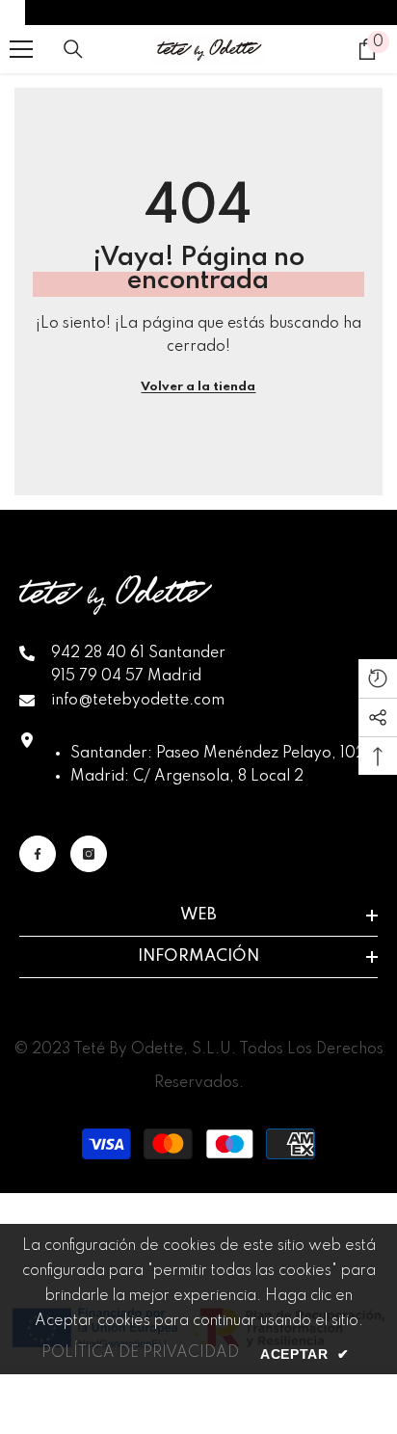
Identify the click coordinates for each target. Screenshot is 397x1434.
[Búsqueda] (73, 49)
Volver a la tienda (198, 387)
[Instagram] (88, 854)
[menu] (21, 49)
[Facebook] (37, 854)
